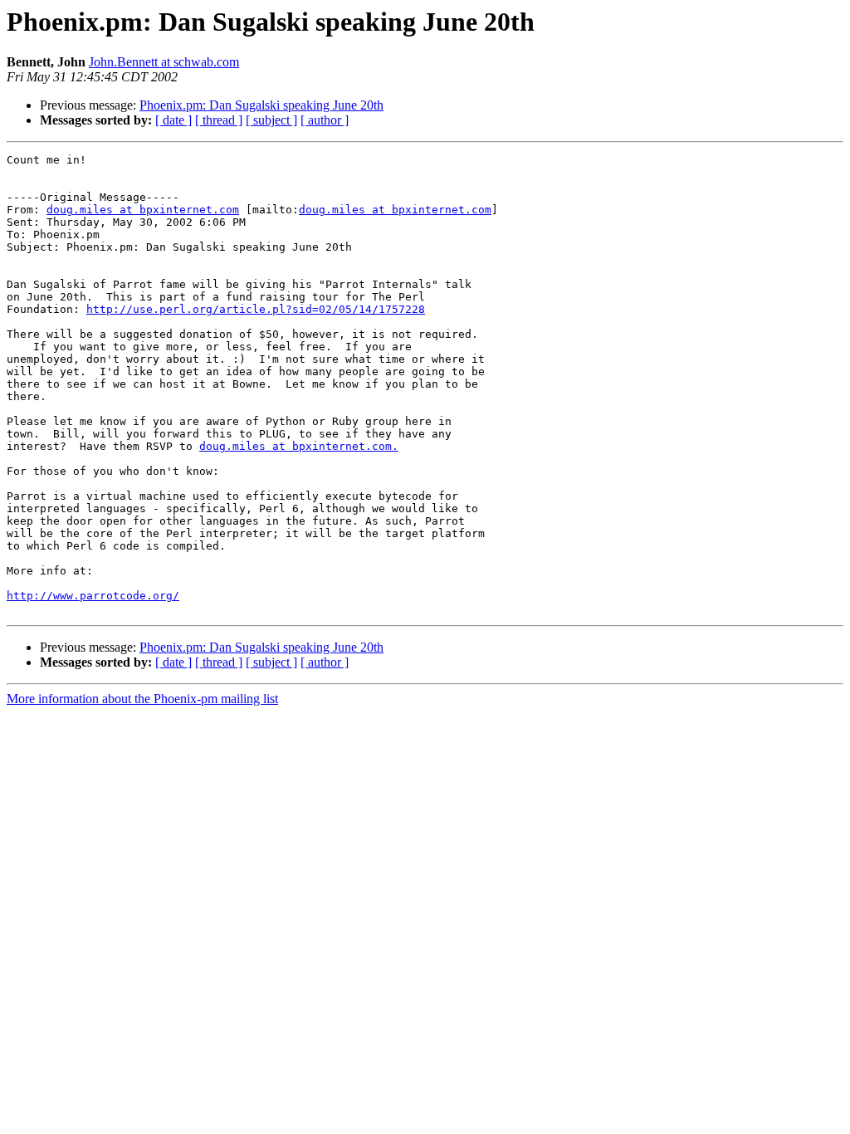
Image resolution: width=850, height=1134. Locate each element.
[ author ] (324, 120)
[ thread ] (218, 120)
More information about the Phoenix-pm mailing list (142, 699)
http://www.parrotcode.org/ (93, 595)
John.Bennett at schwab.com (164, 62)
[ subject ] (271, 120)
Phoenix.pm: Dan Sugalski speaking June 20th (261, 105)
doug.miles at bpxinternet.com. (298, 446)
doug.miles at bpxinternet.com (142, 209)
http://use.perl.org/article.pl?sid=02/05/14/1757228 (255, 309)
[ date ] (173, 120)
